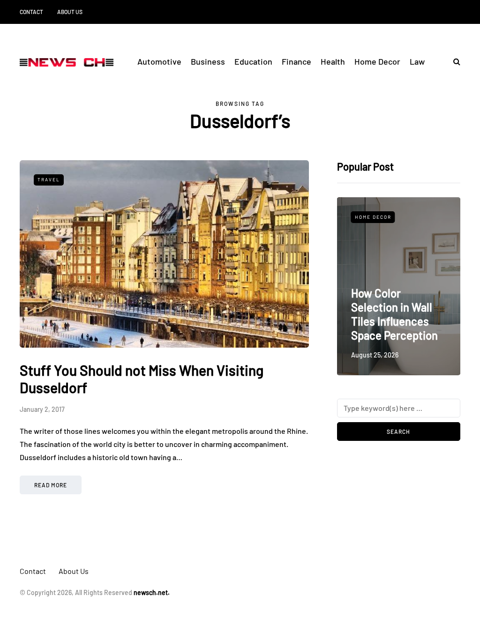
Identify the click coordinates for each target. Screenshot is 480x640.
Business (208, 61)
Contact (31, 11)
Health (333, 61)
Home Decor (377, 61)
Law (417, 61)
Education (253, 61)
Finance (296, 61)
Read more (50, 485)
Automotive (159, 61)
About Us (69, 11)
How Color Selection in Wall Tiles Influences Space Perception (394, 314)
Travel (49, 179)
